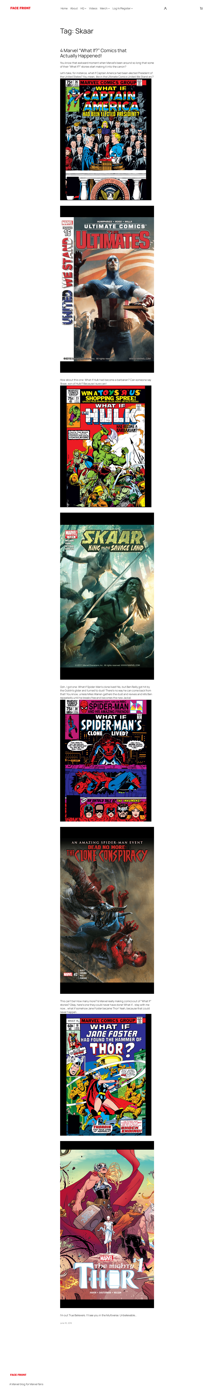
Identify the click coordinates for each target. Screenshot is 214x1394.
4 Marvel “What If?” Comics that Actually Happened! (93, 53)
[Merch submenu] (109, 8)
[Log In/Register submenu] (132, 8)
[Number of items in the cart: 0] (201, 8)
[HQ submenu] (85, 8)
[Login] (165, 8)
